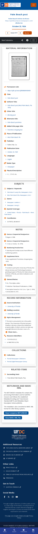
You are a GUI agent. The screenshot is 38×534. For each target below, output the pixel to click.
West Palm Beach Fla (13, 137)
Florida (19, 212)
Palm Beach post (12, 98)
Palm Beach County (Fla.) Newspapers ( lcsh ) (19, 192)
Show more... (13, 332)
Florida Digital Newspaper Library (17, 361)
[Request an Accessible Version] (27, 40)
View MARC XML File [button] (13, 418)
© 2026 (19, 526)
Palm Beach (25, 212)
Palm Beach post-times (14, 122)
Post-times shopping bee (14, 130)
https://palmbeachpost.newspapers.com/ (19, 21)
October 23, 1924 (12, 152)
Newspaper (10, 167)
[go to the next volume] (20, 32)
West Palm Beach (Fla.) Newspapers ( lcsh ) (19, 195)
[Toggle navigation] (33, 5)
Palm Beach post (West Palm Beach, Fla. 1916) (19, 106)
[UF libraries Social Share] (22, 40)
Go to (27, 33)
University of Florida (13, 306)
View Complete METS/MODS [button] (16, 413)
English (9, 159)
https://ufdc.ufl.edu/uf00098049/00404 (19, 91)
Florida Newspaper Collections (16, 359)
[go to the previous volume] (7, 32)
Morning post (11, 115)
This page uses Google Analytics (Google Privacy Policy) (19, 517)
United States (11, 212)
